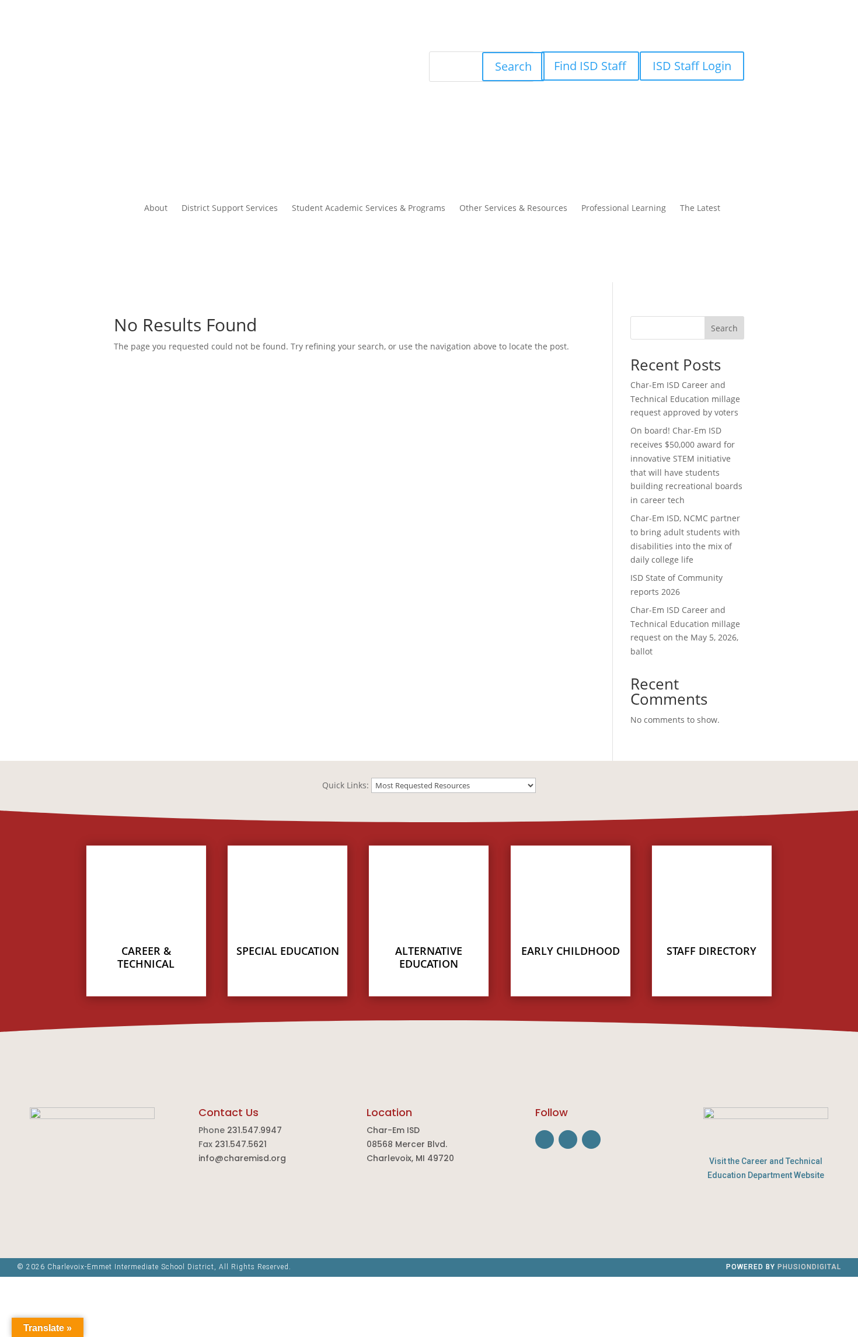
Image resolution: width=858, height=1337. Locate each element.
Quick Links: (345, 785)
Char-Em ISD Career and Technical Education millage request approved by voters (685, 398)
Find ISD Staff (590, 66)
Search (513, 66)
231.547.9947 (254, 1130)
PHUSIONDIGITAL (809, 1267)
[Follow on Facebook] (248, 60)
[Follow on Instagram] (271, 60)
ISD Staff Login (692, 66)
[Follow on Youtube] (294, 60)
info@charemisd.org (242, 1158)
